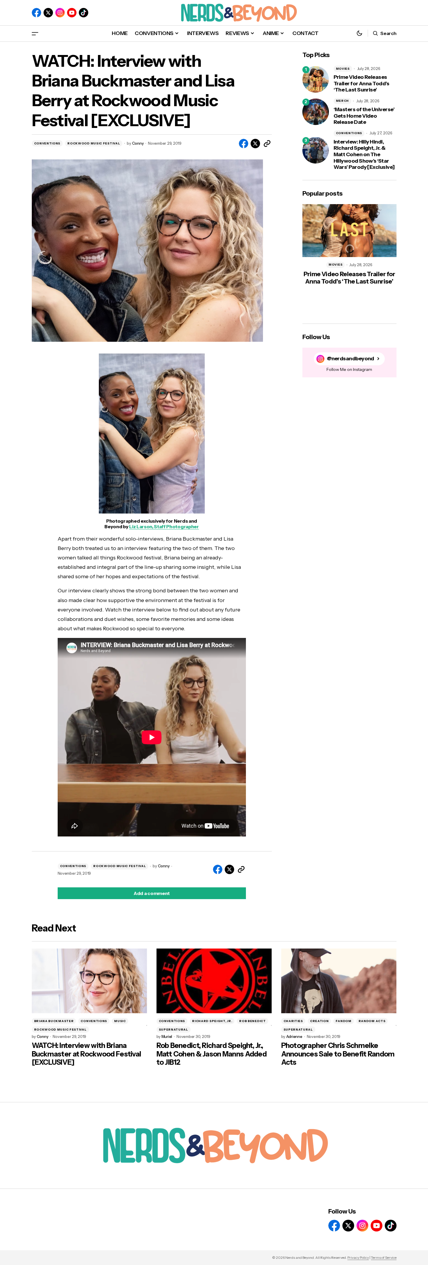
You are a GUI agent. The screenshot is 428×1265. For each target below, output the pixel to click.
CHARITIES (293, 1021)
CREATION (319, 1021)
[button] (35, 33)
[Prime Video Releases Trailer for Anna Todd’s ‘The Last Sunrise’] (315, 79)
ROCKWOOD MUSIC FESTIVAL (93, 143)
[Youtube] (72, 13)
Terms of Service (384, 1257)
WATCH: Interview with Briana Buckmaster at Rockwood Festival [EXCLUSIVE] (86, 1054)
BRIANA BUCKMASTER (54, 1021)
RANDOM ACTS (372, 1021)
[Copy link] (267, 143)
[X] (48, 13)
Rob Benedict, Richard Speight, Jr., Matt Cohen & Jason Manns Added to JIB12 (211, 1054)
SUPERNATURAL (173, 1029)
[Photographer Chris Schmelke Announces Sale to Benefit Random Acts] (339, 981)
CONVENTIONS (47, 143)
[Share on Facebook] (243, 143)
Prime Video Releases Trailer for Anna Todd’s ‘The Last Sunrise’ (361, 83)
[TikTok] (83, 13)
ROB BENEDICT (252, 1021)
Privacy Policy (358, 1257)
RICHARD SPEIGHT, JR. (212, 1021)
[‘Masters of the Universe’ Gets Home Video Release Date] (315, 112)
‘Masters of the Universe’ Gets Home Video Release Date (364, 115)
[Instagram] (60, 13)
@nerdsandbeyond (350, 359)
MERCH (342, 101)
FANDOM (343, 1021)
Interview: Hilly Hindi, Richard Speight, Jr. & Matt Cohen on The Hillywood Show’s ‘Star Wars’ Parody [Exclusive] (364, 154)
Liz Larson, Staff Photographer (164, 526)
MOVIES (343, 69)
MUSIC (120, 1021)
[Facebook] (36, 13)
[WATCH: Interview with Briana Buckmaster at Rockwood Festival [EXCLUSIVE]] (89, 981)
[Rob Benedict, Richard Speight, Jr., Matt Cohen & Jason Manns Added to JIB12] (214, 981)
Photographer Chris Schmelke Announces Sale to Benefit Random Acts (338, 1054)
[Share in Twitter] (255, 143)
